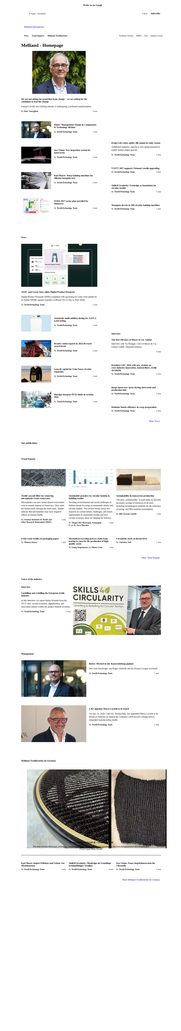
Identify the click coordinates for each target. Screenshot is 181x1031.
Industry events (156, 36)
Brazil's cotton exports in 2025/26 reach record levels (73, 344)
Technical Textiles (126, 36)
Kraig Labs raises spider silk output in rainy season (135, 143)
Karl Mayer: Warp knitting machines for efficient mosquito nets (73, 176)
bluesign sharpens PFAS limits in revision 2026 (73, 395)
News (26, 36)
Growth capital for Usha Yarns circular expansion (72, 370)
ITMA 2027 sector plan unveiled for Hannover (71, 202)
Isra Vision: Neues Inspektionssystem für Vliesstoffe (135, 864)
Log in (144, 13)
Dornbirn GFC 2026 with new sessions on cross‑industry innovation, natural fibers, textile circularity (134, 367)
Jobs (146, 36)
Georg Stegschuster (80, 547)
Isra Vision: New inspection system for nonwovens (72, 151)
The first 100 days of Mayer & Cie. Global (131, 340)
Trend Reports (38, 36)
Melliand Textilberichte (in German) (38, 761)
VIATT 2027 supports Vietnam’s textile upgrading (135, 168)
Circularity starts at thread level (131, 538)
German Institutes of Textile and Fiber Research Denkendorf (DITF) (36, 521)
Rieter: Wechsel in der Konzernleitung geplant (111, 664)
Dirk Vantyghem (31, 111)
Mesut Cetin (97, 547)
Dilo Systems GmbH (127, 514)
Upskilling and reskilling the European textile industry (42, 594)
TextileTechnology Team (67, 132)
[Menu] (24, 13)
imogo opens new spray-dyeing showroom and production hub (133, 388)
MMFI (138, 36)
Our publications (29, 443)
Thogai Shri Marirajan (81, 523)
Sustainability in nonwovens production (135, 496)
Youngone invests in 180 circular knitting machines (135, 205)
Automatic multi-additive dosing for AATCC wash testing (75, 319)
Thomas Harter (30, 542)
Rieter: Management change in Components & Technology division (75, 126)
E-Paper (32, 14)
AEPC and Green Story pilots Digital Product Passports (48, 292)
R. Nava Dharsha (81, 525)
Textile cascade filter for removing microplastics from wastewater (37, 497)
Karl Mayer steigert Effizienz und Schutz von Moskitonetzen (42, 864)
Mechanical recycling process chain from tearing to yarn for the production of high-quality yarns (89, 541)
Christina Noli (125, 542)
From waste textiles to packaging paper (40, 538)
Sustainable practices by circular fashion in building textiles (89, 497)
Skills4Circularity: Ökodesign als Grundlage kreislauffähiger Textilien (90, 864)
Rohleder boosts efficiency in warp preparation (133, 407)
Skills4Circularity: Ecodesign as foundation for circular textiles (133, 186)
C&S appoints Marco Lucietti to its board (109, 709)
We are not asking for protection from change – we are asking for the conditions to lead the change (54, 100)
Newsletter (41, 14)
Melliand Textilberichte (57, 36)
